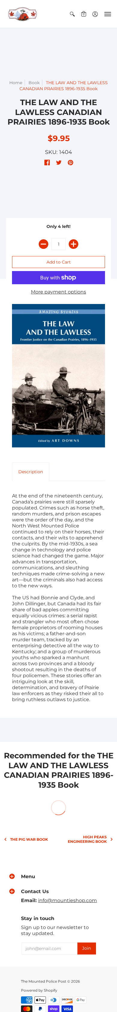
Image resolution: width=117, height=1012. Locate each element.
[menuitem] (72, 14)
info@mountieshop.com (67, 900)
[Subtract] (43, 244)
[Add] (73, 244)
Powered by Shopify (39, 990)
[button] (72, 14)
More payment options (58, 292)
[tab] (30, 471)
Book (34, 82)
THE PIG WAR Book (29, 839)
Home (15, 82)
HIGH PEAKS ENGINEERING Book (87, 839)
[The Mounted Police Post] (22, 14)
